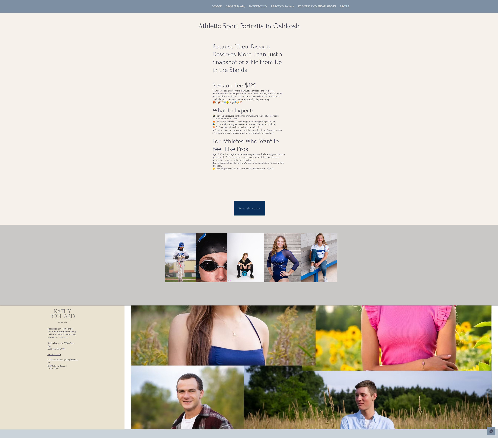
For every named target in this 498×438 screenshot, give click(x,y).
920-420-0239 (54, 354)
